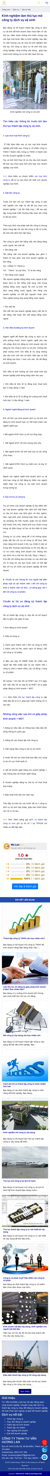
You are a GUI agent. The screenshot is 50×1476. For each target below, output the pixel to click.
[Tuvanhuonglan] (4, 3)
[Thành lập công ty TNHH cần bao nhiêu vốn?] (25, 919)
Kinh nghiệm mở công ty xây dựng (19, 1132)
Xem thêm (25, 1391)
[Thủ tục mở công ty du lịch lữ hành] (25, 1162)
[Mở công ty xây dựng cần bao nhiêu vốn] (25, 1016)
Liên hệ (39, 1469)
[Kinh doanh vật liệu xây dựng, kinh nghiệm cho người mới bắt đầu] (25, 1308)
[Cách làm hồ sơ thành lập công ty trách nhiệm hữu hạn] (25, 1065)
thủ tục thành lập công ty (30, 697)
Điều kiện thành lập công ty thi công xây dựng (24, 1375)
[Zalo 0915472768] (45, 1450)
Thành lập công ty (15, 1419)
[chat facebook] (45, 1457)
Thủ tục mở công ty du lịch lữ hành (19, 1181)
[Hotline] (45, 1443)
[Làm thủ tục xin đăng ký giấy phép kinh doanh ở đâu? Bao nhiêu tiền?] (25, 968)
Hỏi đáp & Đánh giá (25, 886)
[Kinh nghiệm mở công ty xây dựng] (25, 1113)
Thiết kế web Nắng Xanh (33, 1474)
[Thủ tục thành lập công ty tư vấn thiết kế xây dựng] (25, 1211)
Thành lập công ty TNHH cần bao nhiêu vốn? (24, 938)
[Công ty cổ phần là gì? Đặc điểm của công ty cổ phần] (25, 1259)
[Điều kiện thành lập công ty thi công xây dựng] (25, 1356)
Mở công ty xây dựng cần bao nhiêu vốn (22, 1035)
